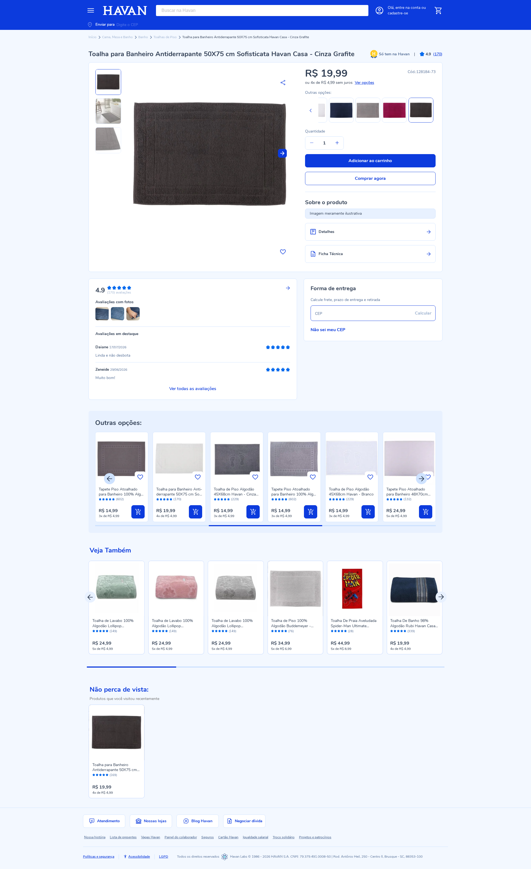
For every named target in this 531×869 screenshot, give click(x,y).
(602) (120, 499)
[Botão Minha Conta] (379, 10)
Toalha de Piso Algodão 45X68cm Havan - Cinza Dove (235, 494)
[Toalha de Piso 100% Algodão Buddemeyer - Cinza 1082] (295, 588)
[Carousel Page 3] (310, 667)
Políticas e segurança (98, 856)
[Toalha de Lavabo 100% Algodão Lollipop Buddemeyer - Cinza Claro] (236, 588)
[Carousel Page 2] (221, 667)
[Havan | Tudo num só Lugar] (125, 10)
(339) (411, 631)
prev (90, 597)
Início (92, 37)
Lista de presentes (123, 837)
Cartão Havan (228, 837)
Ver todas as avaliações (192, 389)
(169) (113, 775)
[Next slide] (282, 153)
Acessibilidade (139, 856)
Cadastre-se (398, 13)
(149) (113, 631)
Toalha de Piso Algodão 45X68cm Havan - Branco (351, 492)
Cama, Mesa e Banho (118, 37)
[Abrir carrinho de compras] (438, 10)
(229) (235, 499)
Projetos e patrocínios (315, 837)
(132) (408, 499)
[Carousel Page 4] (399, 667)
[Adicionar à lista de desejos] (283, 251)
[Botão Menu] (90, 10)
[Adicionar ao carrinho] (138, 511)
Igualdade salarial (255, 837)
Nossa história (94, 837)
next (441, 597)
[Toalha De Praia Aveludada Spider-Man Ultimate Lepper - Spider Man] (355, 588)
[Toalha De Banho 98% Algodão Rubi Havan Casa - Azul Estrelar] (414, 588)
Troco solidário (284, 837)
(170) (177, 499)
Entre (407, 7)
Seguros (207, 837)
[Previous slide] (310, 110)
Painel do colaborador (181, 837)
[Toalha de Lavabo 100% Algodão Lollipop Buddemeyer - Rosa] (176, 588)
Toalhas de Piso (165, 37)
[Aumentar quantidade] (337, 143)
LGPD (163, 856)
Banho (143, 37)
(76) (291, 631)
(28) (350, 631)
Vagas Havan (150, 837)
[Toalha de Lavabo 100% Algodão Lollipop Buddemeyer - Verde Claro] (116, 588)
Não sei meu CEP (328, 330)
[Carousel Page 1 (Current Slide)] (131, 667)
